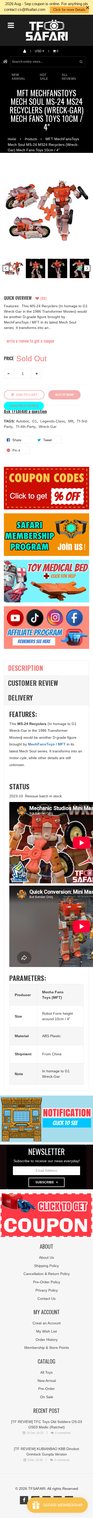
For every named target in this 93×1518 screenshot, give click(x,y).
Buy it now (64, 395)
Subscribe (44, 1182)
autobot (23, 421)
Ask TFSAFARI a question (25, 411)
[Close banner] (88, 7)
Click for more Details (69, 10)
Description (25, 668)
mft (71, 421)
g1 (35, 421)
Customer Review (33, 683)
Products (31, 139)
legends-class (53, 421)
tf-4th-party (26, 426)
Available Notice (24, 406)
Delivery (20, 697)
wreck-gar (48, 426)
